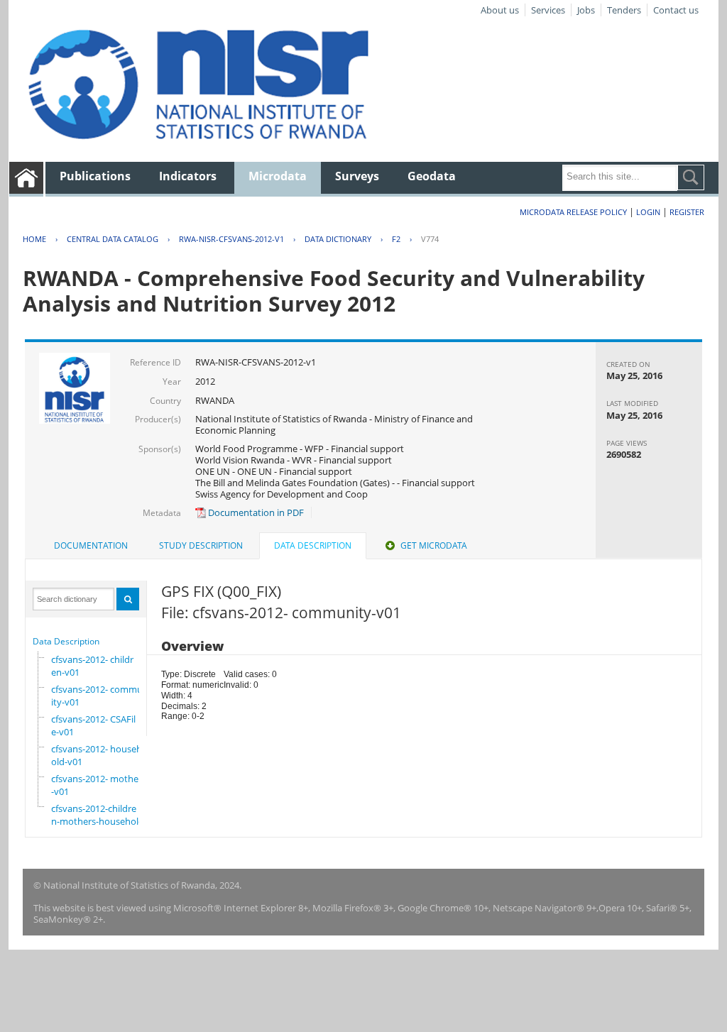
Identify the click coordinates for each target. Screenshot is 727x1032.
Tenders (624, 10)
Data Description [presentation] (312, 545)
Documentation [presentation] (91, 545)
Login (648, 212)
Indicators (188, 176)
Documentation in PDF (255, 512)
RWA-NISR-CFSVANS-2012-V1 (231, 239)
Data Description (66, 641)
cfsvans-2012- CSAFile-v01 (93, 725)
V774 (430, 239)
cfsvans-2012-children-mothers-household (97, 815)
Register (686, 212)
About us (500, 10)
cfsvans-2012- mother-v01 (96, 785)
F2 (396, 239)
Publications (95, 176)
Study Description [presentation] (201, 545)
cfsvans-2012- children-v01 (92, 666)
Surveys (357, 176)
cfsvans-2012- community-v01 (99, 695)
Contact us (676, 10)
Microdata (277, 176)
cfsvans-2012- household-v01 (96, 755)
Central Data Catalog (112, 239)
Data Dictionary (338, 239)
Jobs (586, 10)
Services (548, 10)
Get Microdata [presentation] (433, 545)
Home (34, 239)
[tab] (91, 545)
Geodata (432, 176)
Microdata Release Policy (573, 212)
